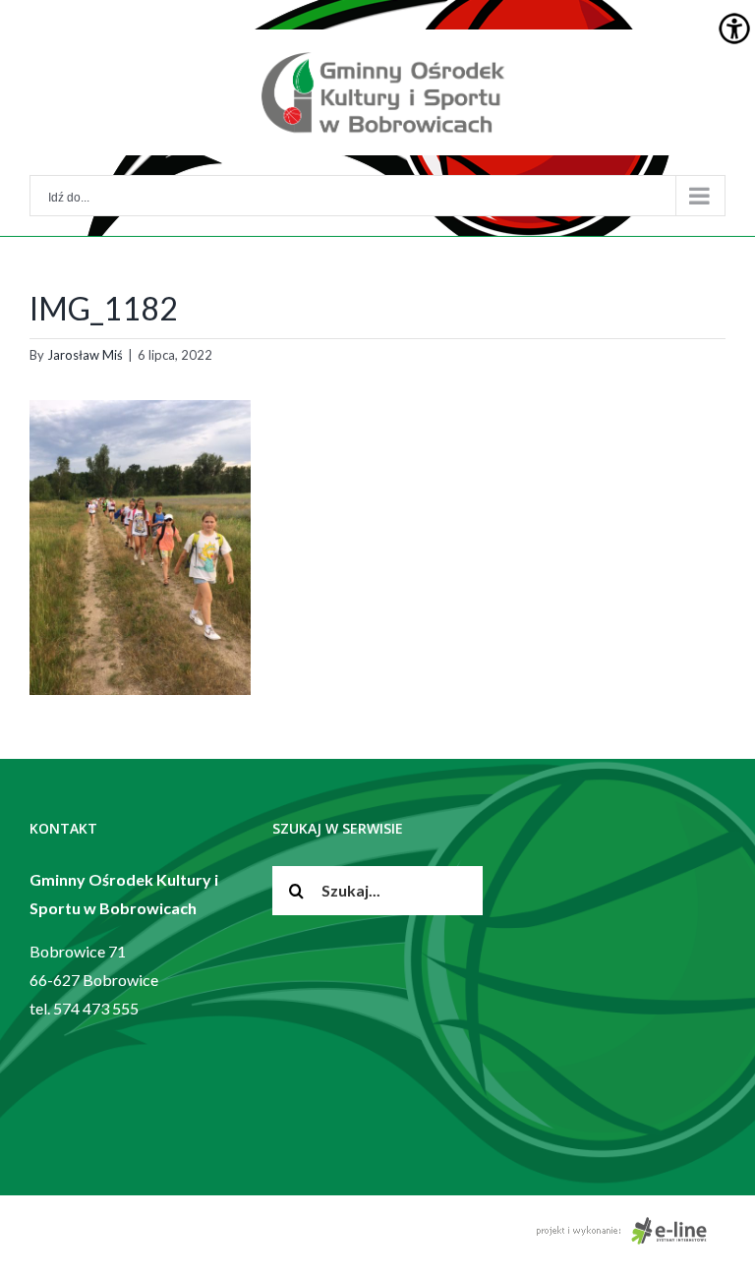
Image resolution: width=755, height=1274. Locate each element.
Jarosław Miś (85, 355)
